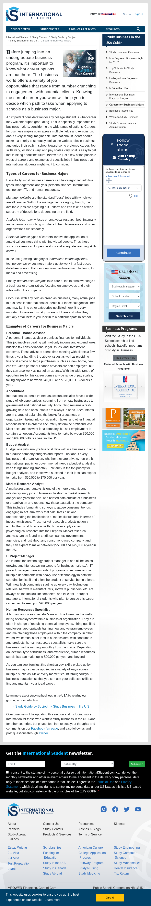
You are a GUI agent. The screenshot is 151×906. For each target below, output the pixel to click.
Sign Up (127, 14)
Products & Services (82, 29)
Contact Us (51, 823)
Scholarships (52, 847)
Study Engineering (127, 847)
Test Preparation (19, 863)
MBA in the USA (118, 88)
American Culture (90, 847)
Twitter (43, 733)
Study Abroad (52, 873)
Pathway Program (90, 863)
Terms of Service (90, 834)
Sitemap (119, 823)
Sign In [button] (139, 14)
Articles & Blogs (89, 829)
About (12, 823)
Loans (12, 868)
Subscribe (137, 764)
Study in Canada (54, 868)
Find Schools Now (124, 357)
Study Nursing (88, 868)
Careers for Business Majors (126, 104)
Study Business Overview (124, 52)
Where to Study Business (123, 117)
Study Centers (49, 29)
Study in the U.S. (54, 863)
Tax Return (121, 873)
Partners (13, 829)
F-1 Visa (13, 858)
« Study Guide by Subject (30, 706)
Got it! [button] (110, 897)
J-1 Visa (13, 853)
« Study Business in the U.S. (70, 706)
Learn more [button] (53, 899)
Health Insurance (126, 868)
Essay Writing (17, 847)
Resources (113, 29)
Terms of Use (105, 782)
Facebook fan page (44, 728)
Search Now (124, 316)
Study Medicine (89, 873)
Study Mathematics (127, 863)
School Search (20, 29)
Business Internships (121, 110)
